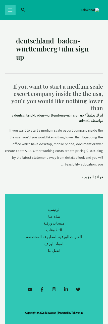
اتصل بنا (54, 250)
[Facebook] (42, 289)
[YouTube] (30, 289)
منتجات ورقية (54, 223)
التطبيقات (54, 230)
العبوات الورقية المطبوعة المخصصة (54, 237)
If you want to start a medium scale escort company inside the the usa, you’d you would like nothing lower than (57, 97)
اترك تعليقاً (95, 115)
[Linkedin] (66, 289)
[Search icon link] (23, 10)
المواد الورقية (54, 244)
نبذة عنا (54, 216)
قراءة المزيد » (92, 177)
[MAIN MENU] (10, 10)
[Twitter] (78, 289)
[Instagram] (54, 289)
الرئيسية (54, 209)
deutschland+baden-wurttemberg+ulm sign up (49, 115)
